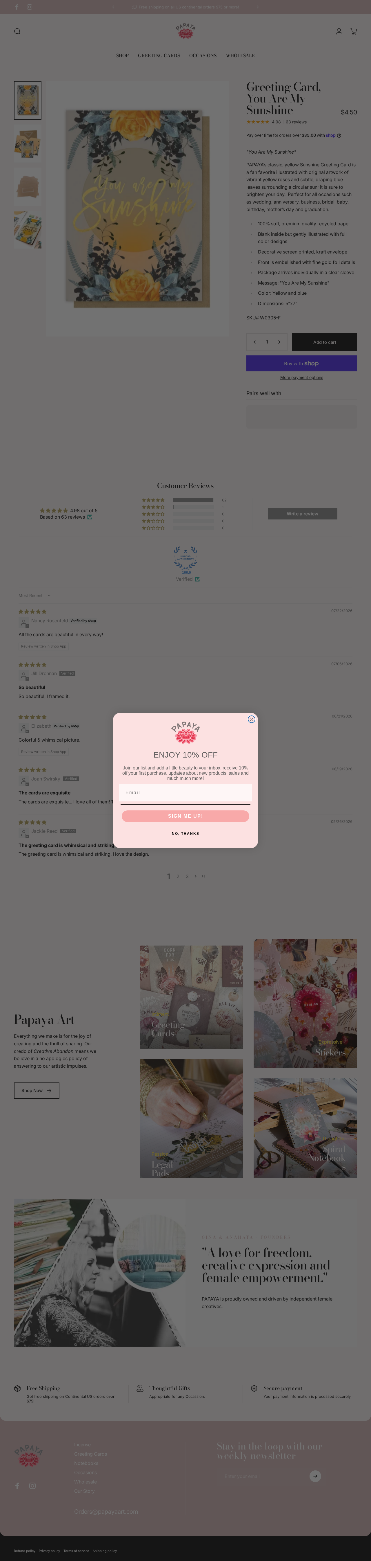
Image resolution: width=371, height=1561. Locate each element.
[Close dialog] (251, 719)
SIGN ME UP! (185, 816)
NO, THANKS (185, 834)
